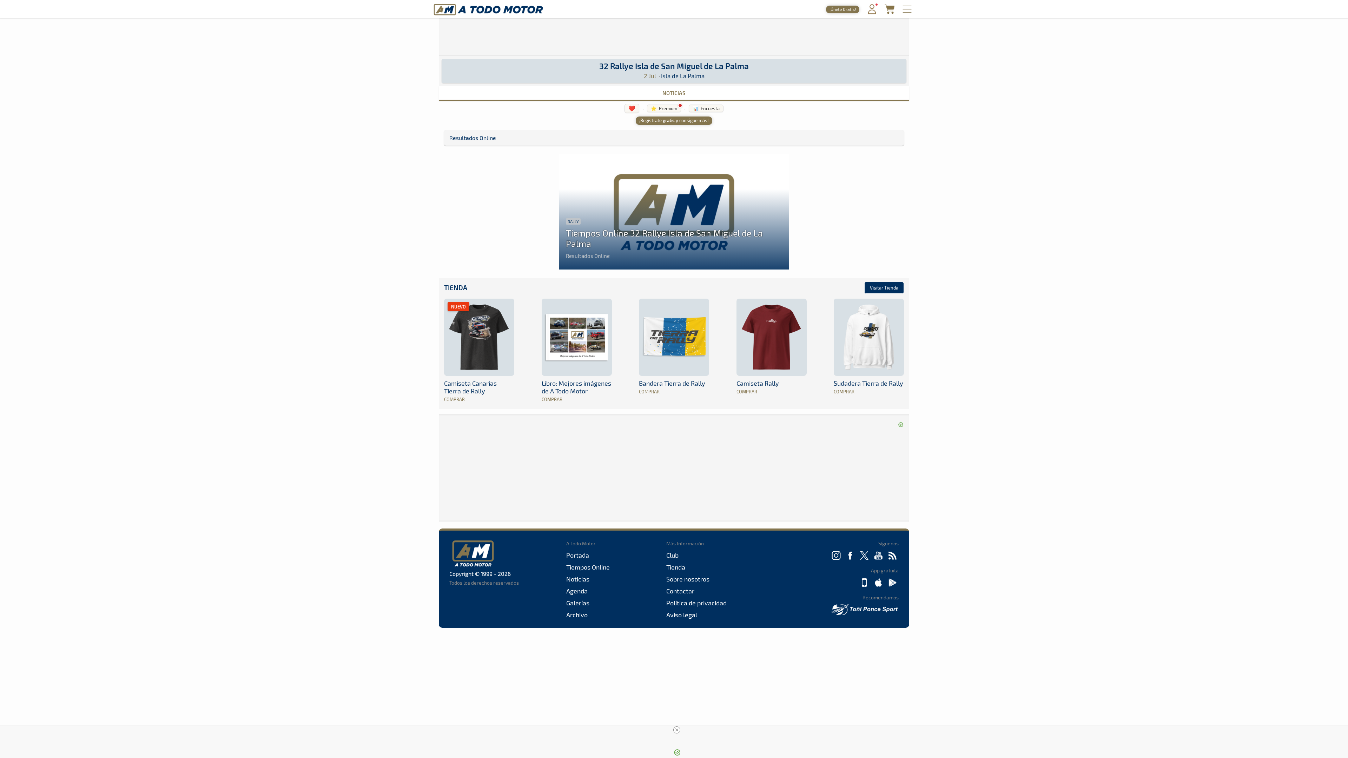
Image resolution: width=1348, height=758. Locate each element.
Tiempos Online (588, 567)
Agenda (577, 591)
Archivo (577, 615)
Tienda (455, 288)
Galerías (577, 603)
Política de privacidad (696, 603)
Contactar (680, 591)
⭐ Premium (664, 108)
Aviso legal (681, 615)
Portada (577, 555)
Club (672, 555)
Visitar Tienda (884, 288)
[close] (676, 729)
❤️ (631, 108)
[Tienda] (889, 11)
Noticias (674, 93)
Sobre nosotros (687, 579)
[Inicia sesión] (872, 12)
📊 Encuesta (706, 108)
